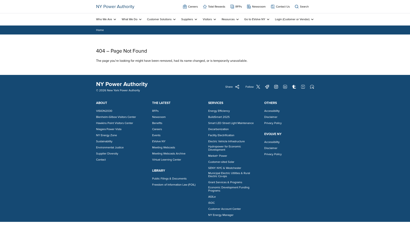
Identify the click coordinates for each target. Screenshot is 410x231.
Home (100, 30)
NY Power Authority (115, 6)
